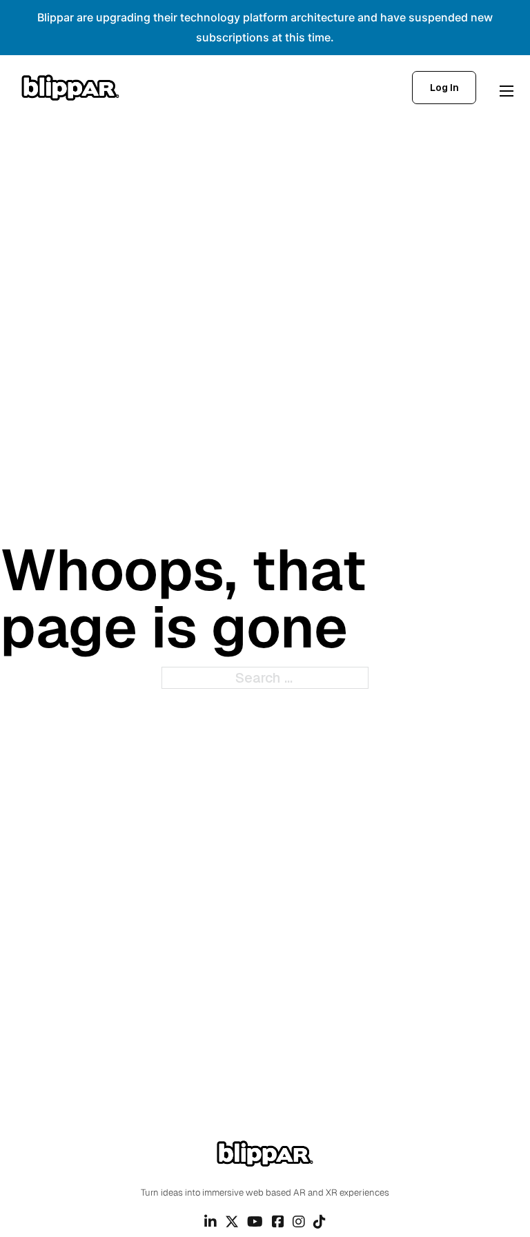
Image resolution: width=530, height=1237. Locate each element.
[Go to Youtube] (255, 1221)
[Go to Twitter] (232, 1221)
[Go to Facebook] (278, 1221)
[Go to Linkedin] (210, 1221)
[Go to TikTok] (319, 1221)
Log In (444, 87)
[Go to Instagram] (299, 1221)
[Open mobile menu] (506, 91)
